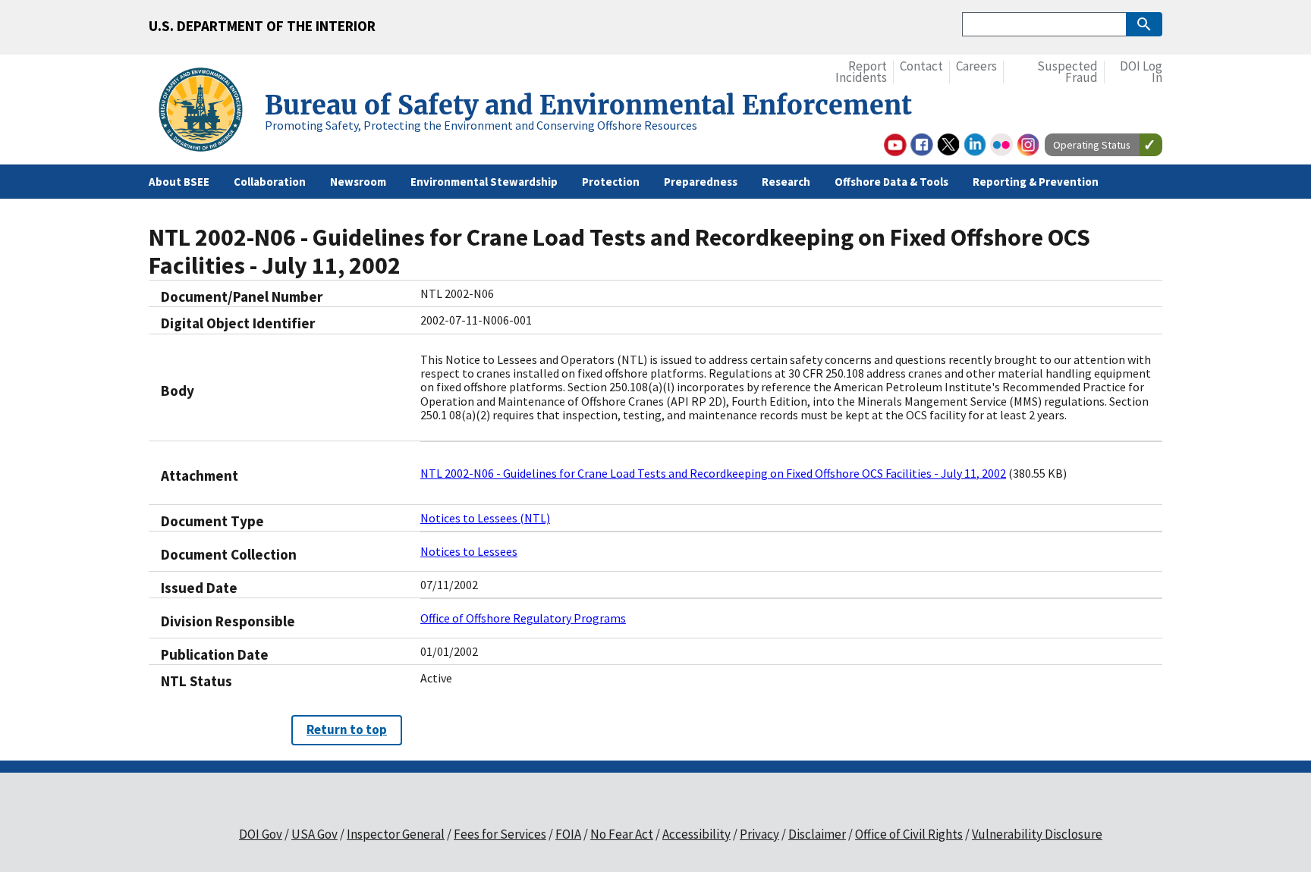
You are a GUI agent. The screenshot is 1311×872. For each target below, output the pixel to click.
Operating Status (1091, 145)
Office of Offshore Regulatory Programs (523, 618)
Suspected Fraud (1067, 72)
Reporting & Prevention (1036, 181)
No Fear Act (621, 834)
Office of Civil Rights (909, 834)
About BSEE (179, 181)
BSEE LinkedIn (975, 144)
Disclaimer (817, 834)
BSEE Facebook (921, 144)
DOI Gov (260, 834)
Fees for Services (500, 834)
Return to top (347, 729)
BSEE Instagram (1028, 144)
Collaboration (270, 181)
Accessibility (696, 834)
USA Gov (314, 834)
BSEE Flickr (1001, 144)
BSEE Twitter (948, 144)
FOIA (568, 834)
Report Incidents (861, 72)
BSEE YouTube (895, 144)
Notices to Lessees (468, 551)
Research (786, 181)
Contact (921, 66)
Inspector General (396, 834)
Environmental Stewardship (484, 181)
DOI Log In (1141, 72)
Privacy (759, 834)
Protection (611, 181)
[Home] (207, 112)
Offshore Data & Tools (891, 181)
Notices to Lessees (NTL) (485, 517)
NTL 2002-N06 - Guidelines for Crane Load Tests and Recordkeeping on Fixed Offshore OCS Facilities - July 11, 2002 (713, 473)
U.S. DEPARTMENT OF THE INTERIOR (262, 26)
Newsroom (358, 181)
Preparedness (700, 181)
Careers (976, 66)
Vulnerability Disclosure (1037, 834)
